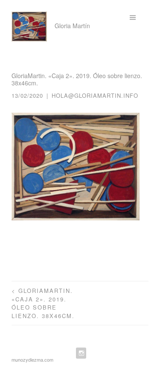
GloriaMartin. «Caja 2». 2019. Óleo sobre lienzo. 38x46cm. (43, 303)
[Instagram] (80, 353)
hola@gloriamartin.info (95, 95)
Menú (139, 18)
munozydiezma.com (32, 359)
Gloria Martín (72, 25)
